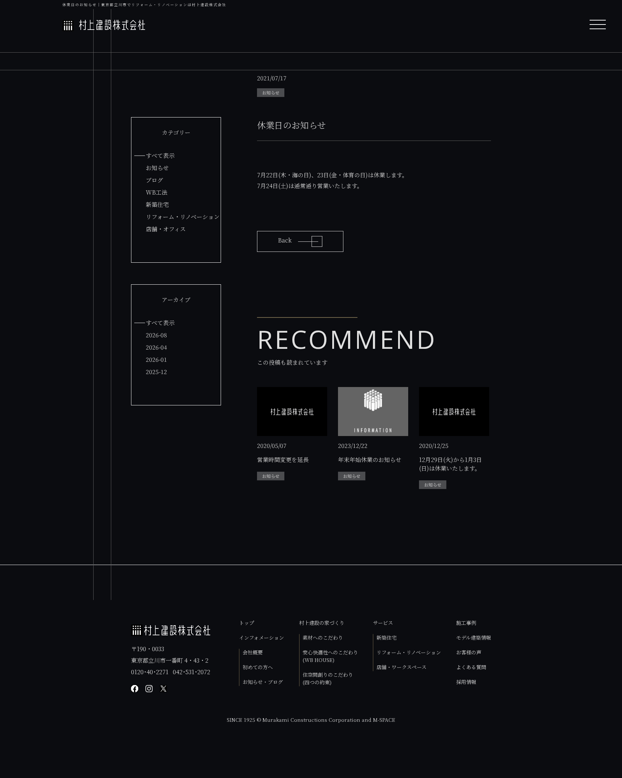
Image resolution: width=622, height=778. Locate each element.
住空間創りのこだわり (328, 678)
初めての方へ (258, 667)
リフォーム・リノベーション (183, 217)
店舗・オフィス (166, 229)
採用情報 (466, 681)
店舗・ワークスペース (402, 667)
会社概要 (253, 652)
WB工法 (156, 192)
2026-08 (156, 335)
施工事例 (466, 622)
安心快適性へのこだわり (330, 656)
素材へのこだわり (323, 637)
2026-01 (156, 359)
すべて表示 (160, 155)
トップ (246, 622)
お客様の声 (468, 652)
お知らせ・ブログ (263, 681)
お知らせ (157, 168)
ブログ (154, 180)
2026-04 (156, 347)
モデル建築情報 (473, 637)
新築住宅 (157, 204)
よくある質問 (471, 667)
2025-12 (156, 372)
